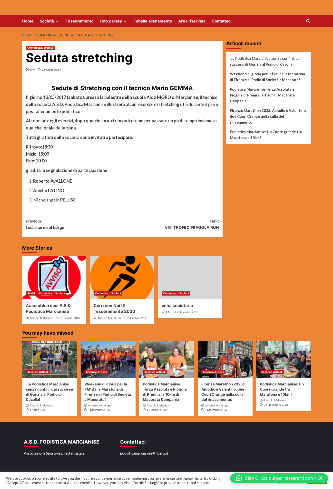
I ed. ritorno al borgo (45, 224)
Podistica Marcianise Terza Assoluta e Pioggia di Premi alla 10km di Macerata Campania (262, 95)
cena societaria (177, 305)
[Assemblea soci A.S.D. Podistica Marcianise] (54, 277)
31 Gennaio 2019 (69, 318)
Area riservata (192, 21)
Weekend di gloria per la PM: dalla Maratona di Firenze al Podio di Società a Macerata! (267, 77)
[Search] (308, 21)
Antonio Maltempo (41, 318)
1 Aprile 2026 (38, 410)
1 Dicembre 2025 (99, 410)
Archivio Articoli (38, 372)
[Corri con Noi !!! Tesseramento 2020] (122, 277)
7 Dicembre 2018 (187, 312)
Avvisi (31, 293)
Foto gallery (111, 21)
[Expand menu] (56, 21)
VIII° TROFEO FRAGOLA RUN (192, 224)
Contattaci (221, 21)
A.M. (33, 70)
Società (47, 21)
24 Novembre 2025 (276, 404)
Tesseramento (80, 21)
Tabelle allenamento (153, 21)
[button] (279, 478)
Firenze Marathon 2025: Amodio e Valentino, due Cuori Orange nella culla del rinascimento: (268, 116)
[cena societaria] (190, 277)
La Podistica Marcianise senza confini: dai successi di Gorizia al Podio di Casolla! (265, 61)
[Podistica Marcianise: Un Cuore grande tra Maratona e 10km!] (283, 359)
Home (28, 21)
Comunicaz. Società (40, 47)
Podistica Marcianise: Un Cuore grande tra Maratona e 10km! (266, 134)
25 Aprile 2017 (51, 70)
